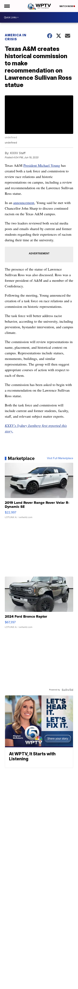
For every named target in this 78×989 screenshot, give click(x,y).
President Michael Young (41, 165)
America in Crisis (15, 37)
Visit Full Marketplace (60, 458)
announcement (23, 202)
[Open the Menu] (6, 6)
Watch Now (66, 6)
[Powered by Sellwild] (67, 689)
